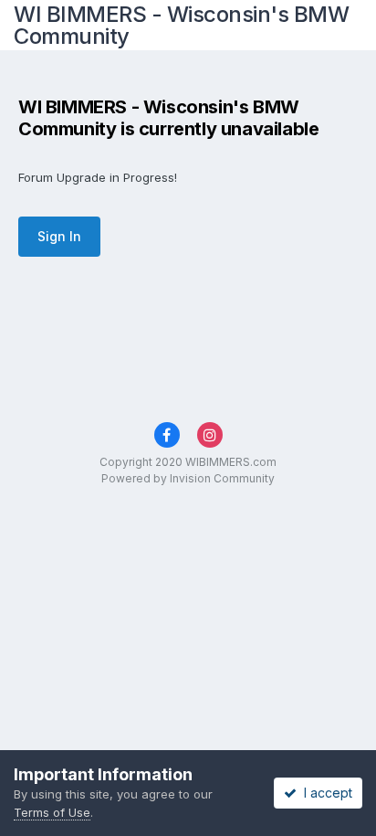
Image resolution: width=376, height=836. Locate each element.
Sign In (59, 236)
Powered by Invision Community (188, 478)
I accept (324, 792)
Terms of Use (52, 812)
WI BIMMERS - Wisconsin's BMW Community (181, 25)
